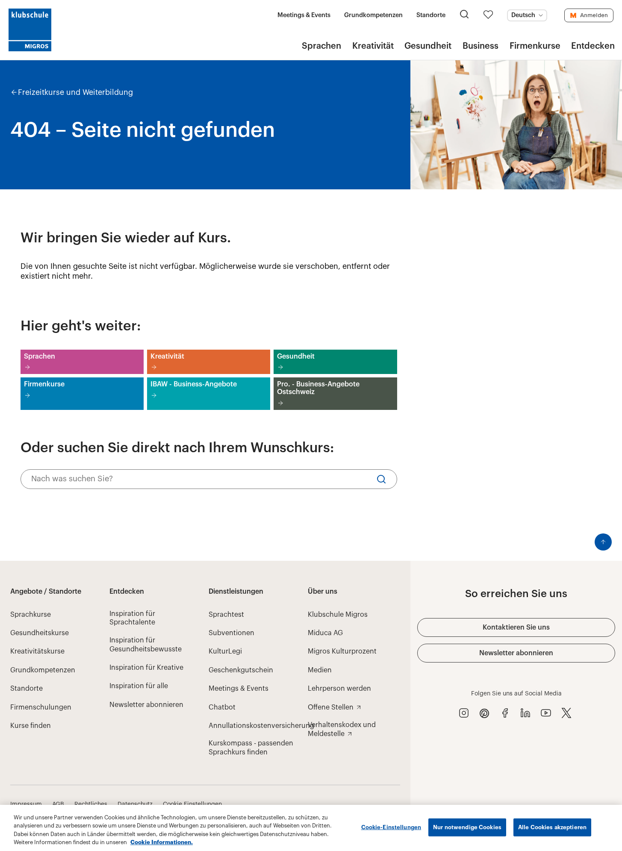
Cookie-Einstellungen (391, 827)
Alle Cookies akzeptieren (552, 827)
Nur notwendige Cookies (467, 827)
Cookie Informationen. (161, 842)
